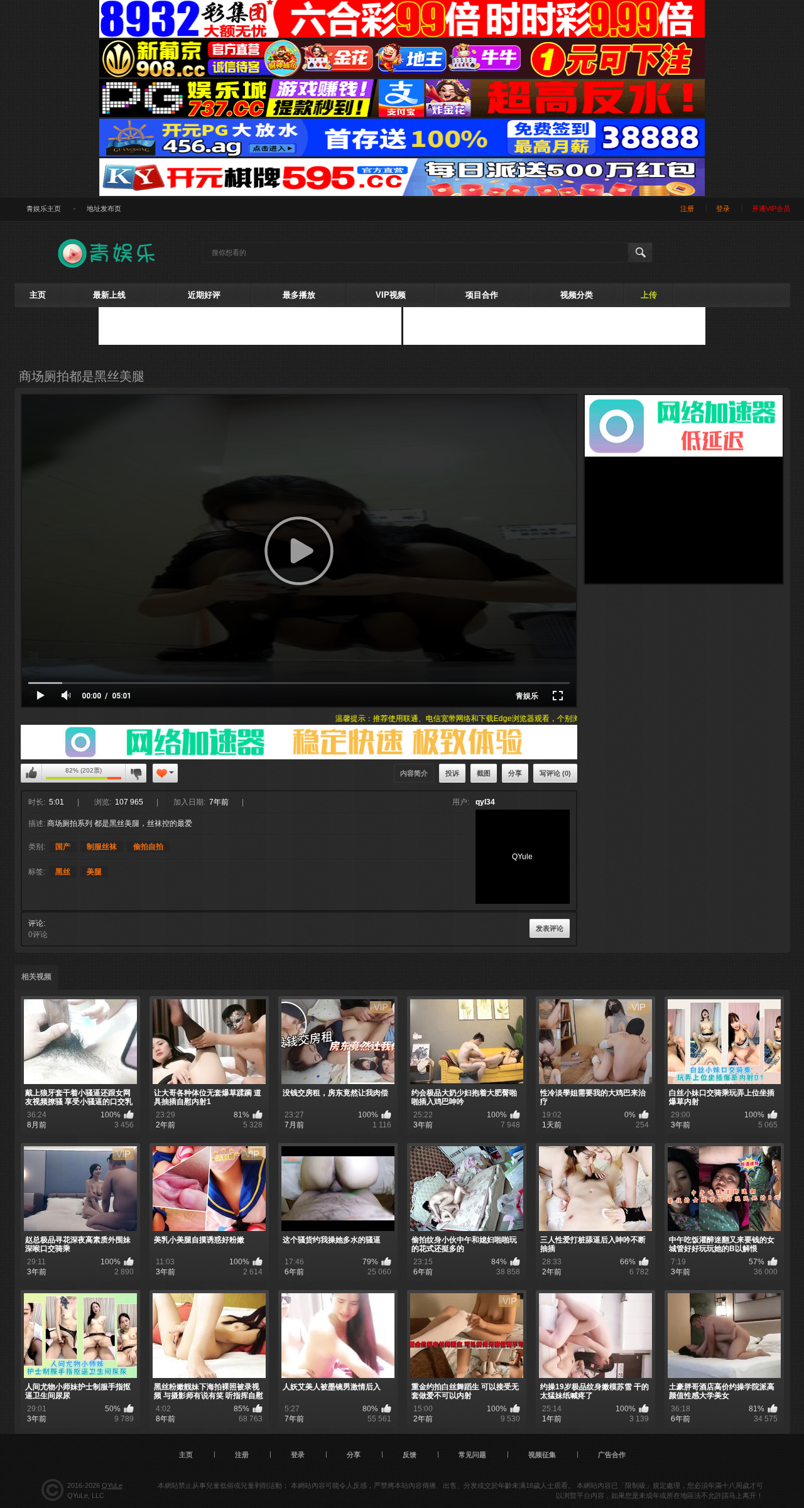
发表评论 (549, 928)
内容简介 (414, 773)
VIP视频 (391, 295)
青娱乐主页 (43, 208)
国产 (62, 846)
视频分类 (576, 295)
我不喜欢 (135, 773)
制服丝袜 (102, 846)
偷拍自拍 (148, 846)
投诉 (452, 773)
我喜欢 (31, 773)
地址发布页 (104, 208)
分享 (515, 773)
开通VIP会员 (771, 208)
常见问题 (472, 1454)
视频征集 (542, 1454)
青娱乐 (527, 696)
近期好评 (204, 295)
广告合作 (612, 1454)
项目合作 (481, 295)
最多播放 (299, 295)
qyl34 (485, 802)
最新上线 (109, 295)
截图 (484, 773)
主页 (38, 295)
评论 (35, 923)
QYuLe (112, 1485)
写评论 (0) (555, 773)
